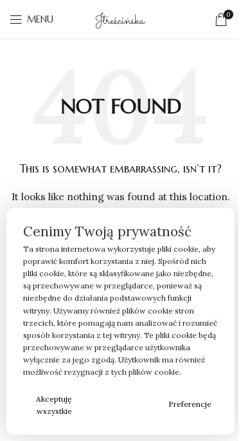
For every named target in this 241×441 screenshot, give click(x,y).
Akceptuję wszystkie (54, 405)
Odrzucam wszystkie (123, 405)
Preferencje (189, 404)
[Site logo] (120, 18)
